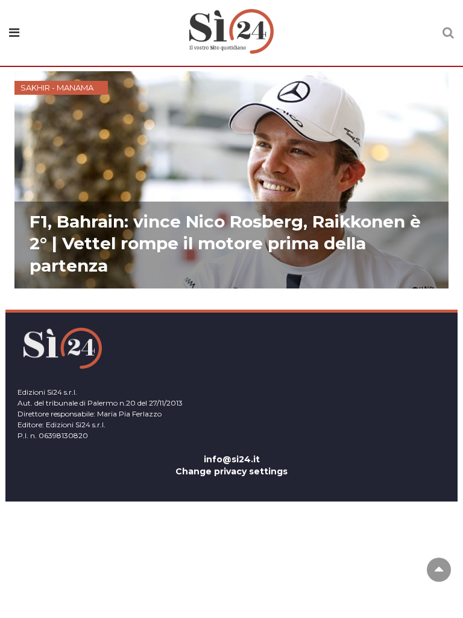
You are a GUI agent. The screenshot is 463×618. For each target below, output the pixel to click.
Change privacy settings (231, 471)
